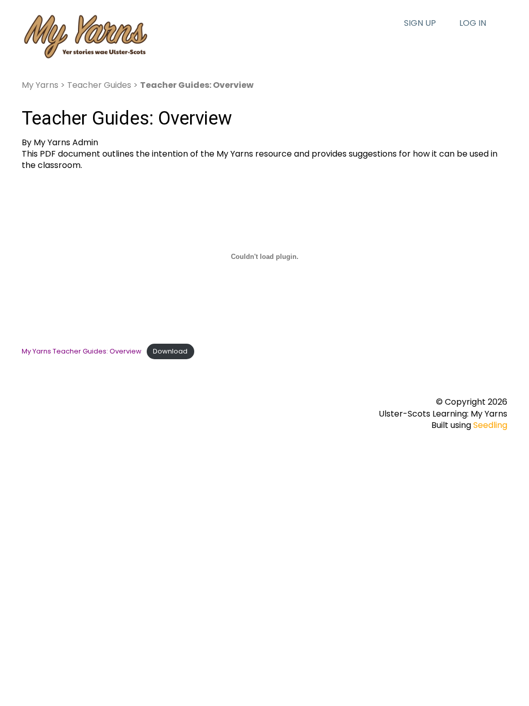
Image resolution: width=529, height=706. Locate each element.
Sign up (420, 23)
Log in (472, 23)
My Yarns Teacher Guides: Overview (82, 351)
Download (170, 351)
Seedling (490, 425)
